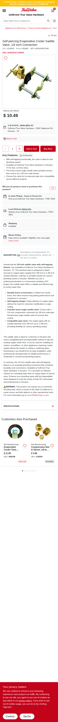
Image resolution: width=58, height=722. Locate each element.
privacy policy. (25, 701)
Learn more (13, 241)
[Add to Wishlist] (5, 58)
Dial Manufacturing (13, 53)
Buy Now (48, 149)
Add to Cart (31, 149)
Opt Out (27, 716)
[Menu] (4, 10)
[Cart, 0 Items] (52, 10)
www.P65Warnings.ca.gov (38, 395)
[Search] (48, 20)
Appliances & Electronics (15, 28)
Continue (10, 716)
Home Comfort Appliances (40, 28)
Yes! (52, 188)
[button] (29, 255)
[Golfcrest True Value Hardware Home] (29, 10)
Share (54, 35)
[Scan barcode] (54, 21)
